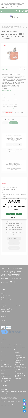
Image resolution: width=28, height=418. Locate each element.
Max (19, 214)
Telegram (11, 214)
